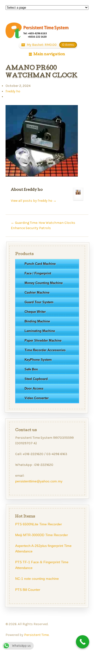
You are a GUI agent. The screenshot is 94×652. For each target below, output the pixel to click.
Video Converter (36, 398)
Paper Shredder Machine (42, 340)
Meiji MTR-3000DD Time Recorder (41, 535)
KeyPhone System (38, 360)
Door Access (33, 388)
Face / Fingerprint (37, 273)
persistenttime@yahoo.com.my (38, 481)
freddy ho (13, 91)
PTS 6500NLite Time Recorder (38, 524)
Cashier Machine (36, 292)
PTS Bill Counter (27, 590)
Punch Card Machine (39, 264)
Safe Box (31, 369)
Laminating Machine (39, 331)
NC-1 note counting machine (37, 579)
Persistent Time (36, 635)
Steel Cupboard (35, 379)
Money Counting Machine (43, 283)
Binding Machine (37, 321)
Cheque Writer (35, 312)
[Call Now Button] (82, 641)
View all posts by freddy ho (33, 201)
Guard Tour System (38, 302)
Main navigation (49, 54)
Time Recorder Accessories (44, 350)
